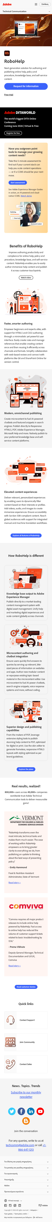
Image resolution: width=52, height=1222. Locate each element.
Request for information (26, 86)
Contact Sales (26, 1064)
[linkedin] (19, 1205)
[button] (36, 4)
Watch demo (26, 196)
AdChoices (39, 1217)
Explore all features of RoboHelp (26, 535)
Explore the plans (26, 769)
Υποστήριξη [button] (9, 1180)
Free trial (8, 94)
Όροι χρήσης (8, 1214)
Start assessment (18, 182)
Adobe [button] (6, 1185)
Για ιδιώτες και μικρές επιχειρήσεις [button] (18, 1161)
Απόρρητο (33, 1210)
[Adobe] (7, 4)
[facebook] (5, 1205)
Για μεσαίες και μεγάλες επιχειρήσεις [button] (18, 1168)
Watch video (26, 277)
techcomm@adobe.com (20, 1145)
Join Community (27, 1042)
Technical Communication (14, 11)
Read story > (15, 882)
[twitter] (15, 1205)
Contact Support (27, 1020)
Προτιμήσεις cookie (20, 1214)
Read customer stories (26, 987)
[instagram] (10, 1205)
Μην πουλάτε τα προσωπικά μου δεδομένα (18, 1217)
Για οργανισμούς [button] (11, 1173)
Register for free (13, 133)
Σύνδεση (45, 4)
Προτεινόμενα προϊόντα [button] (14, 1192)
